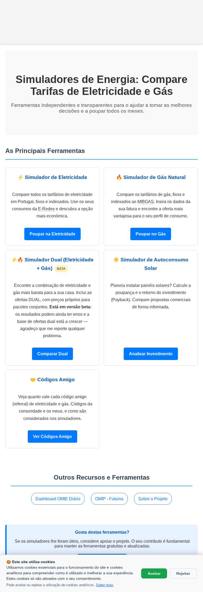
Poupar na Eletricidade (52, 234)
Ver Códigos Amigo (52, 436)
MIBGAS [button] (145, 201)
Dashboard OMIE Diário (57, 499)
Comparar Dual (52, 354)
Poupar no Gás (151, 234)
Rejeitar (183, 573)
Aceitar (154, 573)
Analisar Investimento (151, 354)
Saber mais (104, 585)
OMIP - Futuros (109, 499)
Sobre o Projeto (153, 499)
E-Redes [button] (46, 209)
